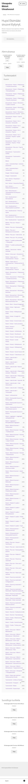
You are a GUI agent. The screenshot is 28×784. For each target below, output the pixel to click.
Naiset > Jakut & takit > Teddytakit (14, 388)
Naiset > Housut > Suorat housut (14, 351)
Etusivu (4, 14)
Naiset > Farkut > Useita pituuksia (14, 323)
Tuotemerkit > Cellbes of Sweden (14, 680)
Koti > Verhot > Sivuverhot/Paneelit (15, 183)
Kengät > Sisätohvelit (11, 176)
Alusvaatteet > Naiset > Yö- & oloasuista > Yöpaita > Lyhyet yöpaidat (13, 136)
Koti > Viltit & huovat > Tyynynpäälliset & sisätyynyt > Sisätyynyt (13, 192)
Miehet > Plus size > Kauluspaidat (14, 227)
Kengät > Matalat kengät (12, 173)
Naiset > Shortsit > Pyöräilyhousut (14, 615)
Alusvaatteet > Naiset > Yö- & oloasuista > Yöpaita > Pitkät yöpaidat (13, 142)
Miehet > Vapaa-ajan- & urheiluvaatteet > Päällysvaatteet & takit (15, 263)
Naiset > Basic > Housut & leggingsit (15, 304)
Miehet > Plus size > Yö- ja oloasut (14, 237)
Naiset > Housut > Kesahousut (13, 334)
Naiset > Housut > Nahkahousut (14, 344)
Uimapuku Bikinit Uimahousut (8, 6)
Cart (21, 780)
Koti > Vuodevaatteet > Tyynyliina (14, 220)
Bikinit (7, 161)
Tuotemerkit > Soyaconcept (13, 688)
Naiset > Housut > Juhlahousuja (14, 331)
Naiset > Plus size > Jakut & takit (14, 547)
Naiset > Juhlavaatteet (11, 395)
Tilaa (7, 67)
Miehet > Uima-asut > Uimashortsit (15, 254)
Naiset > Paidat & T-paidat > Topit (14, 526)
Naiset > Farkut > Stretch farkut (14, 321)
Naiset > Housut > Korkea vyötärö (14, 337)
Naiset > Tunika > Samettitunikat (14, 622)
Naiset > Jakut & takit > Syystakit (14, 380)
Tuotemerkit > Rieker (11, 685)
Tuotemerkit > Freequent (12, 682)
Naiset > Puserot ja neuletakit (13, 577)
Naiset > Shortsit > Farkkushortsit (14, 612)
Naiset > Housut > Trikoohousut (14, 354)
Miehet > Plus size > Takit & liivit (14, 234)
